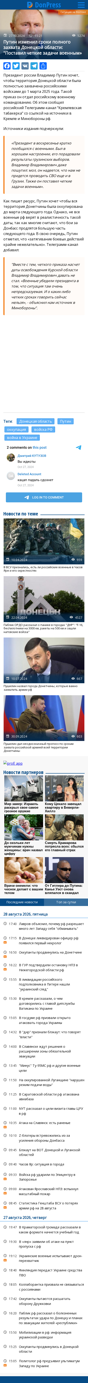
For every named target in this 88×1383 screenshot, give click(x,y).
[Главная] (30, 5)
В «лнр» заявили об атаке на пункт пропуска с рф (44, 1243)
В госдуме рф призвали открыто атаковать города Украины (44, 1019)
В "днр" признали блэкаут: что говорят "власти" (44, 1033)
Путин (65, 421)
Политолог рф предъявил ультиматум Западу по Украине (44, 1362)
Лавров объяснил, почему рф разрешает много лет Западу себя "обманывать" (44, 925)
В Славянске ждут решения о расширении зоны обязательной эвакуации (44, 1051)
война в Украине (22, 437)
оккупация (16, 429)
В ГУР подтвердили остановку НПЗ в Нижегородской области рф (44, 966)
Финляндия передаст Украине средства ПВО (44, 1272)
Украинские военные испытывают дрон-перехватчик (44, 1257)
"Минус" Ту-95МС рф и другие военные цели (44, 1067)
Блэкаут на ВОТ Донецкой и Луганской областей (44, 1151)
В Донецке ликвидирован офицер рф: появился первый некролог (44, 940)
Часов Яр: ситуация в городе (44, 1164)
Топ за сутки (66, 902)
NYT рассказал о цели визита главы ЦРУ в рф (44, 1110)
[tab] (22, 902)
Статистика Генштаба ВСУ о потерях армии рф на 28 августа (44, 1205)
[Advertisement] (44, 364)
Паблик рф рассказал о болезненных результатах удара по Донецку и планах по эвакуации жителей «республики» (44, 1318)
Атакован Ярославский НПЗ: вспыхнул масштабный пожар (44, 1190)
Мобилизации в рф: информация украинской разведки (44, 1334)
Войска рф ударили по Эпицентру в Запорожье (44, 1176)
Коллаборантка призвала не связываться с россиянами (44, 1286)
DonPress (48, 4)
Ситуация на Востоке (73, 12)
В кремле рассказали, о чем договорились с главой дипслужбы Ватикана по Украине (44, 1003)
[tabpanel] (44, 1139)
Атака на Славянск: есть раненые (44, 1124)
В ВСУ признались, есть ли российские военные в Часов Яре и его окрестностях (44, 545)
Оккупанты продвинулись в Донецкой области (44, 1348)
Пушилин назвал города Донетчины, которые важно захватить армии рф (44, 664)
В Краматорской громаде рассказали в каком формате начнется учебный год (44, 1229)
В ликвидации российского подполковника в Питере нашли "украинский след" (44, 984)
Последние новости (22, 902)
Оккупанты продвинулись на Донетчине (44, 953)
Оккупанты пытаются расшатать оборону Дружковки (44, 1300)
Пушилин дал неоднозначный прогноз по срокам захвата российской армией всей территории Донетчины (44, 724)
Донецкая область (35, 421)
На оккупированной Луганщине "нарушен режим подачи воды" (44, 1081)
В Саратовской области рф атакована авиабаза (44, 1096)
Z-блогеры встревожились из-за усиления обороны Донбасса (44, 1137)
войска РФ (43, 429)
